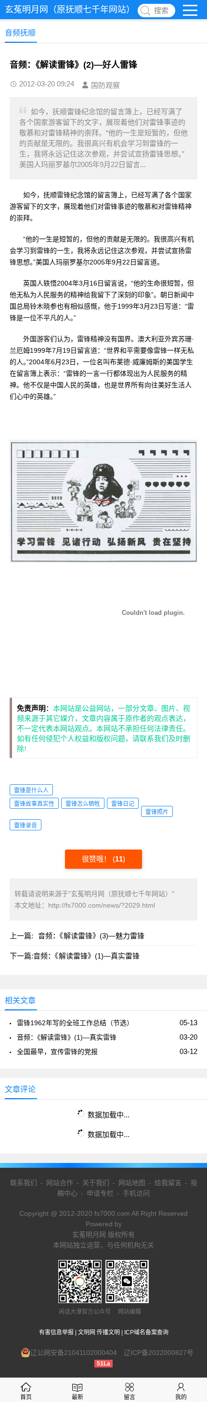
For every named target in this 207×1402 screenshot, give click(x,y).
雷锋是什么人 (31, 790)
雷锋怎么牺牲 (82, 804)
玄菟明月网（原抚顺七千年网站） (70, 9)
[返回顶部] (187, 1252)
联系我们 (23, 1182)
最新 (77, 1397)
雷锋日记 (122, 804)
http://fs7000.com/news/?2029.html (101, 905)
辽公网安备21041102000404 (73, 1352)
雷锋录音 (25, 825)
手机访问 (136, 1193)
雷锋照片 (156, 812)
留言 (129, 1397)
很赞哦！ (97, 859)
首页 (26, 1397)
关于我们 (95, 1182)
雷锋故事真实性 (34, 804)
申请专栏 (100, 1193)
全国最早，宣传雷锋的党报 (57, 1051)
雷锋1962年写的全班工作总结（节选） (75, 1023)
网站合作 (59, 1182)
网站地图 (131, 1182)
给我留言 (168, 1182)
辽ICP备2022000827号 (159, 1352)
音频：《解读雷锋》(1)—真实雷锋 (86, 956)
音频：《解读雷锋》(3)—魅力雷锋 (91, 936)
